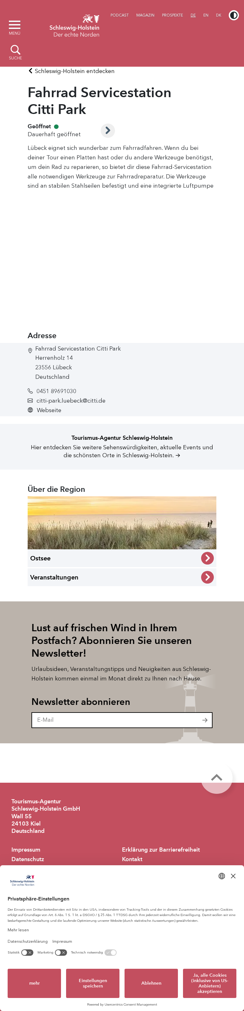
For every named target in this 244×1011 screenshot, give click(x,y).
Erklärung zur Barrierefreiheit (161, 849)
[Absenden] (205, 720)
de (193, 15)
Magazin (145, 15)
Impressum (25, 849)
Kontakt (132, 859)
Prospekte (172, 15)
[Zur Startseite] (74, 24)
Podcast (120, 15)
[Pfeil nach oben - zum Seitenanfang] (217, 778)
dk (218, 15)
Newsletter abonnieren (80, 701)
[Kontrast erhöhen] (234, 15)
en (205, 15)
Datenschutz (27, 859)
